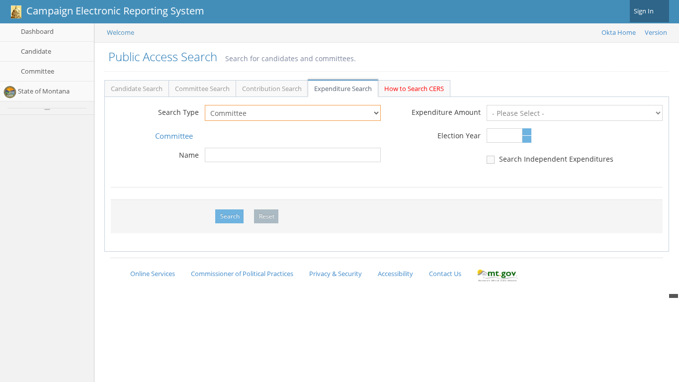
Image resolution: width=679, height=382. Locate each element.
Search (230, 216)
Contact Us (445, 273)
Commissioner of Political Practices (242, 273)
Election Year (459, 135)
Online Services (152, 273)
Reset (266, 216)
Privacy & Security (335, 273)
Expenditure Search (343, 88)
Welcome (120, 32)
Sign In (644, 10)
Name (189, 155)
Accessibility (395, 273)
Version (656, 32)
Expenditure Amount (446, 112)
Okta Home (618, 32)
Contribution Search (272, 88)
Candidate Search (137, 88)
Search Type (178, 112)
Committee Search (202, 88)
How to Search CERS (414, 88)
